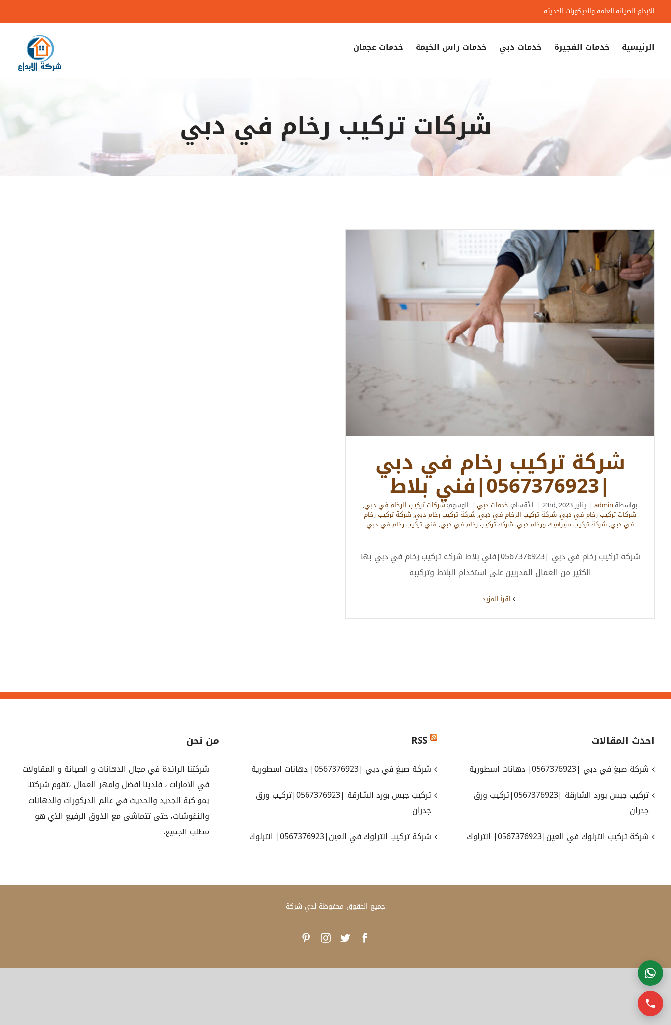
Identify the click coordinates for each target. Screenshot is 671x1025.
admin (603, 505)
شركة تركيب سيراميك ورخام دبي (562, 524)
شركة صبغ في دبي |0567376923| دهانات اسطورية (341, 768)
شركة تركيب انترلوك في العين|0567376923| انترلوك (340, 836)
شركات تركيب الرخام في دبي (404, 505)
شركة (294, 906)
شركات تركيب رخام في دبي (598, 514)
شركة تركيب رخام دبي (445, 514)
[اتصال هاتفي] (650, 1003)
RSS (419, 740)
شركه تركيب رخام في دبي (476, 524)
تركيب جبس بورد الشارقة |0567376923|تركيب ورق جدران (343, 802)
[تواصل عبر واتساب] (650, 973)
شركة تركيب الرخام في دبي (518, 514)
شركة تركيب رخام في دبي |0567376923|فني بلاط (500, 333)
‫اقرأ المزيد (497, 599)
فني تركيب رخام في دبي (401, 524)
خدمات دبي (492, 505)
